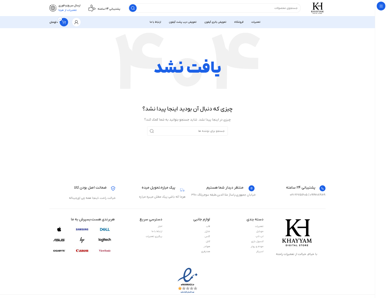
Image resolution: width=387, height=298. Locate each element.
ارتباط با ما (157, 231)
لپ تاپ (259, 236)
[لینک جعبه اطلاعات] (306, 188)
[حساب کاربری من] (76, 22)
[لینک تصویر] (296, 232)
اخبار (160, 226)
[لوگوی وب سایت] (317, 8)
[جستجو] (133, 8)
